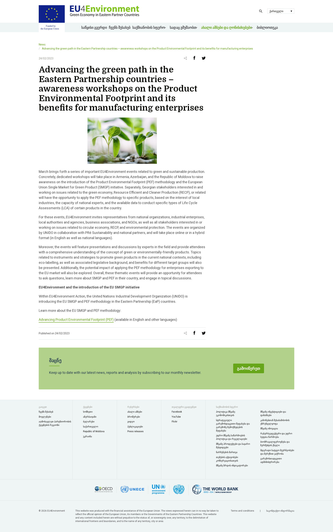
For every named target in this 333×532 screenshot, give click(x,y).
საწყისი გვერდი (94, 27)
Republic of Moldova (93, 431)
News (42, 44)
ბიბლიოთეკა (267, 27)
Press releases (135, 431)
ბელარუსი (88, 421)
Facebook (177, 411)
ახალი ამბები (134, 411)
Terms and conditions (243, 510)
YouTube (176, 416)
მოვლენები (45, 416)
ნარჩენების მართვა (226, 452)
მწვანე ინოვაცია (269, 428)
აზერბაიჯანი (89, 416)
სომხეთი (87, 411)
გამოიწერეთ (248, 368)
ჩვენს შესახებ (119, 27)
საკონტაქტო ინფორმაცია (280, 510)
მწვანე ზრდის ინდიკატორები (232, 465)
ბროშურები (133, 416)
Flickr (174, 421)
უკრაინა (87, 436)
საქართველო (90, 426)
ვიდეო (131, 421)
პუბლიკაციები (135, 426)
